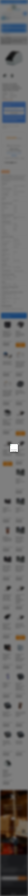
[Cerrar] (18, 444)
